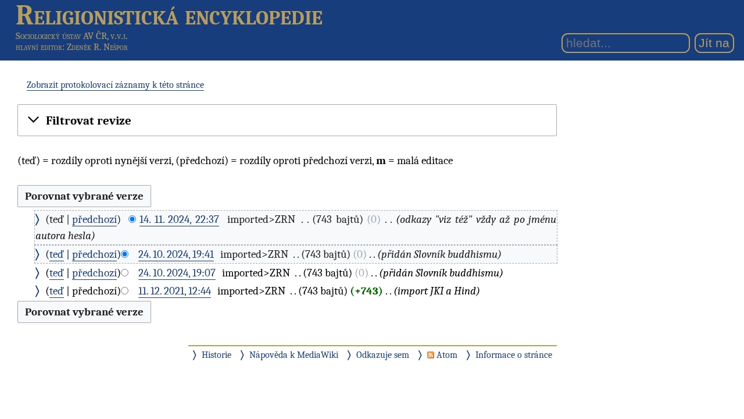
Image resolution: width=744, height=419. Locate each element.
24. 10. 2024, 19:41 (176, 254)
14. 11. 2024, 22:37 (179, 219)
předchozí (94, 219)
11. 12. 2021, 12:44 (174, 291)
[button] (287, 121)
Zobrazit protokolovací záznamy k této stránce (115, 85)
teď (56, 254)
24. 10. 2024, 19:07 (177, 273)
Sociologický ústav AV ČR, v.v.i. (72, 35)
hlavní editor (39, 47)
